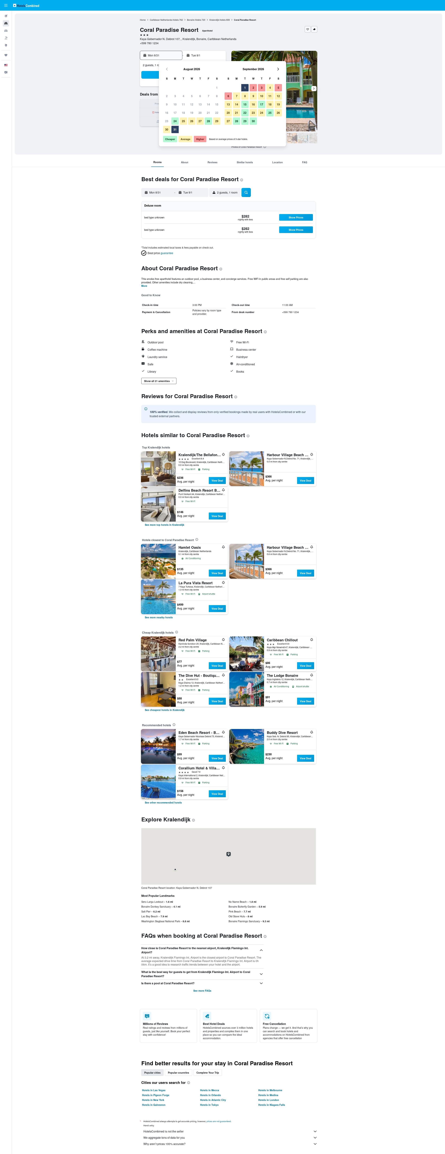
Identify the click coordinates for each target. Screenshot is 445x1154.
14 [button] (208, 104)
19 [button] (191, 113)
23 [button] (166, 121)
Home (143, 19)
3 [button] (175, 96)
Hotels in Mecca (209, 1090)
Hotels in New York (153, 1100)
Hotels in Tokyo (209, 1104)
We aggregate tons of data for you (164, 1138)
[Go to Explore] (5, 45)
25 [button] (183, 121)
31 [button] (175, 129)
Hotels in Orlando (210, 1095)
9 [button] (167, 104)
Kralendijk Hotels (217, 19)
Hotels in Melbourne (270, 1090)
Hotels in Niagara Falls (271, 1104)
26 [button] (191, 121)
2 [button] (167, 96)
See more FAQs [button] (202, 990)
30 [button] (166, 129)
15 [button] (216, 104)
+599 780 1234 (149, 43)
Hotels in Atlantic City (213, 1100)
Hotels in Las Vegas (153, 1090)
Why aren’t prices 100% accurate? (164, 1144)
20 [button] (200, 113)
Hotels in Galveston (153, 1104)
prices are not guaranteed (219, 1121)
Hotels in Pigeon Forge (155, 1095)
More (144, 285)
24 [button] (175, 121)
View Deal (217, 480)
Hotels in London (268, 1100)
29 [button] (216, 121)
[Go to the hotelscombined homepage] (26, 5)
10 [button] (175, 104)
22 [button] (216, 113)
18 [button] (183, 113)
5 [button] (192, 96)
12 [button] (191, 104)
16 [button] (166, 113)
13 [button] (200, 104)
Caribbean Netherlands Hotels (164, 19)
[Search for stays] (5, 23)
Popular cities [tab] (152, 1072)
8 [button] (217, 96)
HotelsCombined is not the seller (163, 1131)
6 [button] (200, 96)
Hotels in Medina (268, 1095)
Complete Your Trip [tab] (207, 1072)
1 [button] (217, 88)
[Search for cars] (5, 30)
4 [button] (183, 96)
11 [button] (183, 104)
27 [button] (200, 121)
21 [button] (208, 113)
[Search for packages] (5, 37)
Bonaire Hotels (194, 19)
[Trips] (5, 55)
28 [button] (208, 121)
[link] (164, 524)
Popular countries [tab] (178, 1072)
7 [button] (208, 96)
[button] (6, 5)
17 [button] (175, 113)
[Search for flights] (5, 16)
